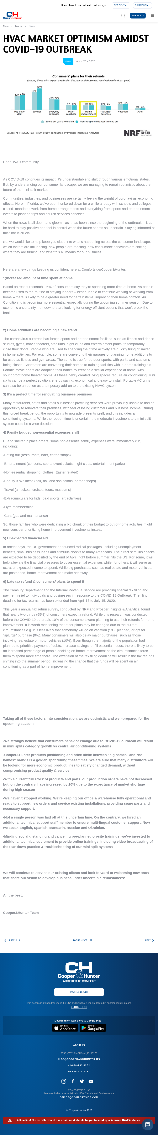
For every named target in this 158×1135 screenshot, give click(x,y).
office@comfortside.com (79, 1097)
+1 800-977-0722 (79, 1071)
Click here (79, 1007)
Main (5, 26)
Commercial (142, 5)
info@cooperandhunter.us (79, 1059)
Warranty (138, 15)
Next (148, 940)
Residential (121, 5)
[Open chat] (147, 1124)
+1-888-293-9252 (79, 1065)
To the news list (82, 940)
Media (18, 26)
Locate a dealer (79, 992)
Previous (14, 940)
